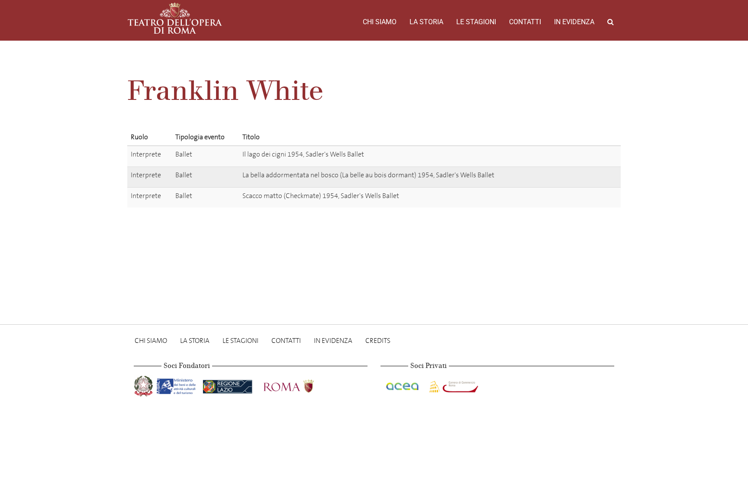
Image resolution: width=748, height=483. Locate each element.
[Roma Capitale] (300, 385)
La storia (426, 22)
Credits (377, 340)
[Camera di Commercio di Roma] (453, 385)
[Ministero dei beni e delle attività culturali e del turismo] (178, 385)
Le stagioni (476, 22)
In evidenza (574, 22)
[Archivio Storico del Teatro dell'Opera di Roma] (175, 18)
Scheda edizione (584, 156)
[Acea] (403, 385)
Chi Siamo (380, 22)
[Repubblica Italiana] (144, 385)
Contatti (525, 22)
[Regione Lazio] (228, 385)
